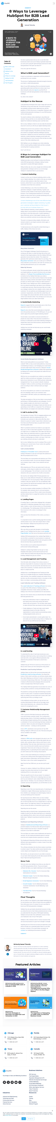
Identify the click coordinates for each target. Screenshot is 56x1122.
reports (36, 90)
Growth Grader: (27, 884)
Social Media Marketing (35, 1083)
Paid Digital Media (33, 1076)
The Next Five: (27, 890)
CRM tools (29, 738)
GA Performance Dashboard (36, 1085)
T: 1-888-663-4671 (13, 1042)
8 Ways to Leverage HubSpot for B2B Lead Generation (10, 78)
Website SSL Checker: (30, 871)
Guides (31, 1096)
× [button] (52, 1110)
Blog (30, 1100)
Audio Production (33, 1091)
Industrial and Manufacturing (10, 1096)
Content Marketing (33, 1081)
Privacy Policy (8, 1115)
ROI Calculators (33, 1102)
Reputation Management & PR (36, 1078)
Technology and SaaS (8, 1098)
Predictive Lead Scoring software (31, 674)
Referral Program (33, 1104)
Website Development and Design (38, 1079)
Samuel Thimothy (30, 25)
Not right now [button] (30, 1118)
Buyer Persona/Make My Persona (39, 274)
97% (26, 729)
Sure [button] (24, 1118)
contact (23, 930)
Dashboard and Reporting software (37, 825)
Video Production (33, 1089)
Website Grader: (28, 876)
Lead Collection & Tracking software (34, 586)
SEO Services (32, 1074)
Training (31, 1098)
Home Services (7, 1104)
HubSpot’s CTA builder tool (29, 451)
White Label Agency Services (36, 1087)
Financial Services (7, 1102)
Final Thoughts (9, 83)
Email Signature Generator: (31, 881)
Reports (23, 305)
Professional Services (8, 1100)
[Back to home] (5, 3)
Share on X (40, 207)
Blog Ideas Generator (27, 260)
